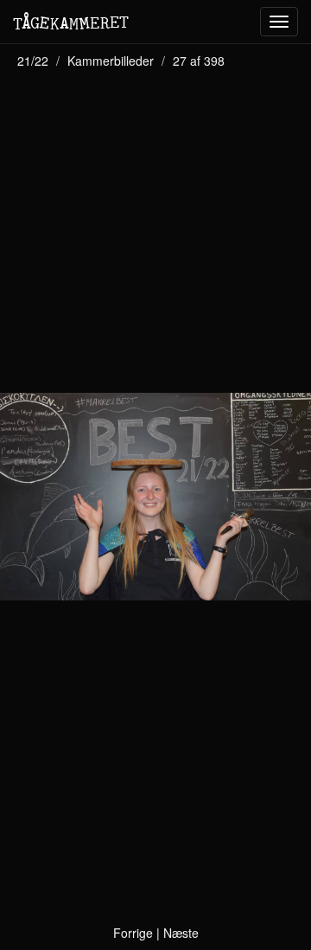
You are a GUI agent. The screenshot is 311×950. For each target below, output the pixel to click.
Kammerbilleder (110, 60)
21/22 (32, 60)
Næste (181, 932)
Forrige (133, 932)
